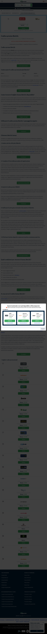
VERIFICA (10, 320)
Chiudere (43, 328)
